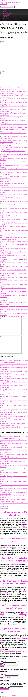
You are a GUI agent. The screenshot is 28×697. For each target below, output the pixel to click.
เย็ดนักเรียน (3, 548)
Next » (22, 316)
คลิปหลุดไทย (3, 587)
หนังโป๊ (14, 617)
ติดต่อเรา (5, 20)
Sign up (2, 666)
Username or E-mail (5, 687)
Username (2, 661)
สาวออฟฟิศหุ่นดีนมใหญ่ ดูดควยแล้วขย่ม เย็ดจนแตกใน (13, 127)
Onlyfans (5, 16)
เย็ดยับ (4, 9)
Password (2, 664)
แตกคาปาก (17, 564)
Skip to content (3, 0)
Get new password (4, 688)
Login (2, 677)
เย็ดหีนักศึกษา (8, 593)
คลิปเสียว (6, 545)
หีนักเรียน (25, 547)
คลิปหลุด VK (6, 18)
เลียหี (21, 522)
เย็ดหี (24, 526)
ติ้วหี (23, 612)
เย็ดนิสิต (24, 638)
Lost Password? (7, 677)
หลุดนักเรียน (20, 547)
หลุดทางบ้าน (18, 638)
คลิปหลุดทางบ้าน (7, 13)
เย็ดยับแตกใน (6, 15)
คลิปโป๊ (4, 11)
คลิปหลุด (12, 564)
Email (1, 663)
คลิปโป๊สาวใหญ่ (23, 614)
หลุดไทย (25, 522)
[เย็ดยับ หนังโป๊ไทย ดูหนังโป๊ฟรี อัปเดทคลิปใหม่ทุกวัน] (11, 4)
